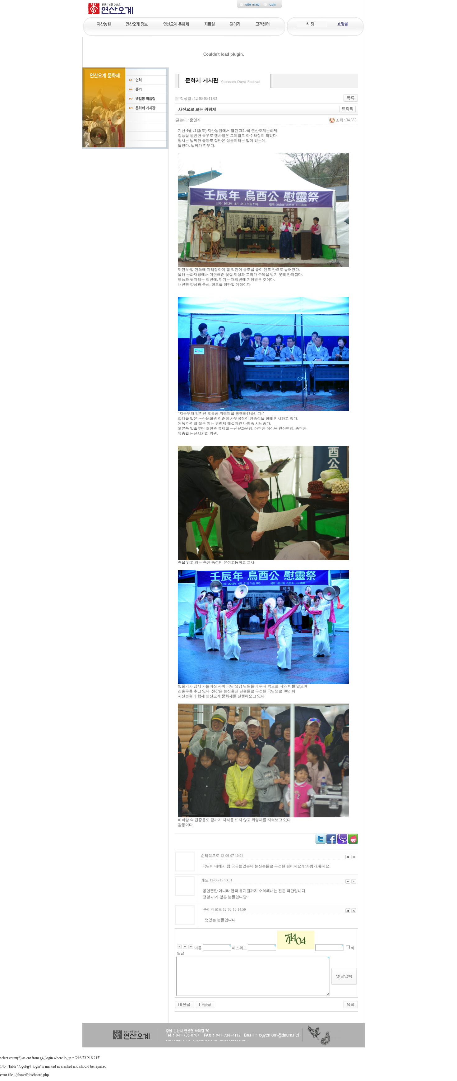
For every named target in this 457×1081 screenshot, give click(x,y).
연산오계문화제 (176, 23)
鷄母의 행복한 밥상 (311, 23)
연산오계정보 (137, 23)
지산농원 (105, 23)
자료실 (209, 23)
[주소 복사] (347, 109)
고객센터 (263, 23)
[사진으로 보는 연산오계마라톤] (184, 1004)
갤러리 (235, 23)
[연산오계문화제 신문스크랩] (205, 1004)
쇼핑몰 (341, 23)
